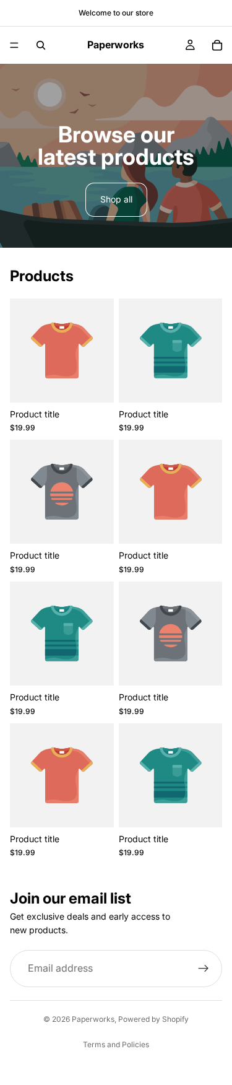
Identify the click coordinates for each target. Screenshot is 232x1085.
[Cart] (217, 45)
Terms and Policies (116, 1044)
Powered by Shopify (153, 1019)
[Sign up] (204, 969)
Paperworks (93, 1019)
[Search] (40, 45)
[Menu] (14, 45)
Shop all (116, 199)
